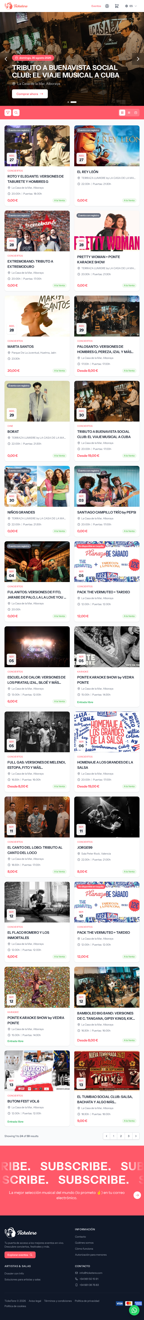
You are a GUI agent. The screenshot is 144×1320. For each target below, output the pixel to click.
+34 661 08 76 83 (89, 1285)
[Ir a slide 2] (73, 102)
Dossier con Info (14, 1273)
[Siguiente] (138, 59)
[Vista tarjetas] (122, 113)
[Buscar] (16, 112)
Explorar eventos (18, 1255)
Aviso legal (35, 1301)
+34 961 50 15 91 (89, 1279)
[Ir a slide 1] (68, 102)
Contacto (80, 1236)
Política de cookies (15, 1306)
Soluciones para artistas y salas (22, 1279)
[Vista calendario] (136, 113)
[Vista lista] (129, 113)
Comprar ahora (27, 94)
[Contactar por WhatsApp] (134, 1310)
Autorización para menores (91, 1254)
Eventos (96, 6)
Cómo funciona (84, 1248)
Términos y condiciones (58, 1301)
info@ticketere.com (91, 1273)
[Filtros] (7, 112)
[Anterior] (6, 59)
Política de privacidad (87, 1301)
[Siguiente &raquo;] (136, 1136)
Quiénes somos (84, 1242)
